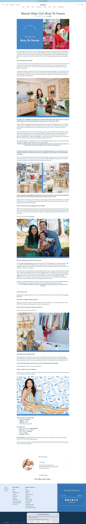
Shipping (27, 491)
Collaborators (12, 4)
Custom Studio (28, 499)
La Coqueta (19, 295)
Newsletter (15, 499)
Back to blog (44, 475)
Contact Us (27, 496)
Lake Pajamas (32, 216)
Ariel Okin (19, 302)
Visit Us (14, 497)
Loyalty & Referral (29, 506)
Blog (7, 4)
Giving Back (15, 496)
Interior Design (28, 501)
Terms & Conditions (16, 522)
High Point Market (29, 263)
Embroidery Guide (17, 501)
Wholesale (27, 502)
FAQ (26, 489)
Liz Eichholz (49, 16)
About (4, 4)
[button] (76, 4)
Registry (18, 4)
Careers (14, 494)
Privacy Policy (24, 522)
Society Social (41, 51)
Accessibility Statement (30, 507)
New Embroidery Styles (44, 1)
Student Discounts (29, 504)
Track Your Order (29, 494)
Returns (27, 492)
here (30, 443)
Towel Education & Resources (17, 503)
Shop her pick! (33, 439)
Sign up (80, 495)
